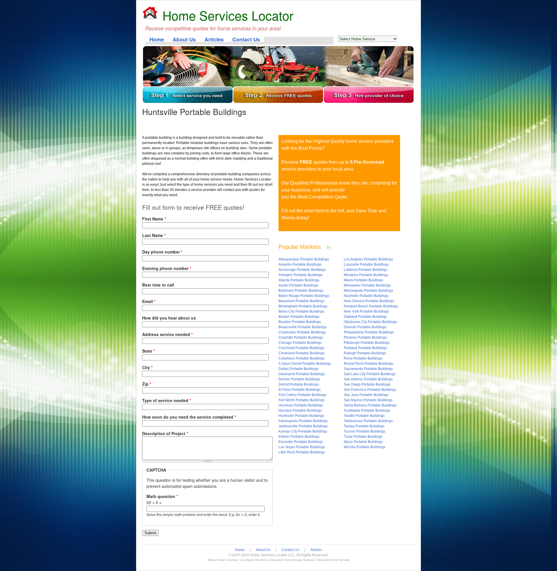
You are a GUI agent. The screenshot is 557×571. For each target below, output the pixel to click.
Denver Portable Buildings (299, 379)
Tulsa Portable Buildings (363, 437)
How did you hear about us (169, 318)
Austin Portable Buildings (298, 285)
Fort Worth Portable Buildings (301, 400)
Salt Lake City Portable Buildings (369, 374)
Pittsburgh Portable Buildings (367, 343)
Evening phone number (166, 268)
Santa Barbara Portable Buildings (370, 405)
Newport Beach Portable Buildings (371, 306)
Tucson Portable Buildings (364, 431)
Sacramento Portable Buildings (368, 369)
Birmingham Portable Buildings (303, 306)
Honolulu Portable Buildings (300, 405)
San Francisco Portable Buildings (370, 390)
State (148, 351)
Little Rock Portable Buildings (301, 452)
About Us (184, 39)
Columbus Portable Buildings (301, 358)
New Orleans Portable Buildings (369, 301)
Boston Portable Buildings (298, 317)
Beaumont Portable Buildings (301, 301)
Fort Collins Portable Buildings (302, 395)
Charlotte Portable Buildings (300, 337)
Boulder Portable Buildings (299, 322)
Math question (162, 496)
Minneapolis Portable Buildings (368, 291)
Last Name (154, 235)
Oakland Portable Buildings (365, 317)
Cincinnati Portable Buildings (301, 348)
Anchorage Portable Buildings (302, 270)
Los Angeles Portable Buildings (368, 259)
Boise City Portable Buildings (301, 311)
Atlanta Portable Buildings (298, 280)
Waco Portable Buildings (363, 442)
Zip (146, 384)
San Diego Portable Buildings (367, 384)
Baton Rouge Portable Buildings (303, 296)
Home (156, 39)
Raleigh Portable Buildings (365, 353)
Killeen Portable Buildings (298, 437)
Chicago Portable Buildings (300, 343)
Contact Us (246, 39)
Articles (214, 39)
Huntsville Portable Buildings (301, 416)
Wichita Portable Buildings (364, 447)
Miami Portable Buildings (363, 280)
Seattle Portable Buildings (364, 416)
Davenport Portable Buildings (301, 374)
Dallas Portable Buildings (298, 369)
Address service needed (167, 334)
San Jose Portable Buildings (366, 395)
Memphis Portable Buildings (366, 275)
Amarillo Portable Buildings (299, 264)
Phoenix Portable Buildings (365, 337)
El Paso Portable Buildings (299, 390)
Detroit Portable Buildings (298, 384)
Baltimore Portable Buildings (300, 291)
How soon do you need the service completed (189, 417)
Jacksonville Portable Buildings (303, 426)
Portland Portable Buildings (365, 348)
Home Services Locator (227, 15)
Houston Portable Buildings (300, 410)
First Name (154, 219)
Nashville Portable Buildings (366, 296)
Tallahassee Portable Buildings (368, 421)
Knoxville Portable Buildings (300, 442)
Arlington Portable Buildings (300, 275)
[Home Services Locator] (150, 13)
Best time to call (158, 285)
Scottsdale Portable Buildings (367, 410)
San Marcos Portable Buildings (368, 400)
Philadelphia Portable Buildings (369, 332)
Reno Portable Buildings (363, 358)
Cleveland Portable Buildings (301, 353)
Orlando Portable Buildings (365, 327)
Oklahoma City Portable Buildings (370, 322)
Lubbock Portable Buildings (365, 270)
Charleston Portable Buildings (302, 332)
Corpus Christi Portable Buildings (304, 364)
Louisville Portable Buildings (366, 264)
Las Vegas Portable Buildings (301, 447)
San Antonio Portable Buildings (368, 379)
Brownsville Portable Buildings (302, 327)
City (147, 367)
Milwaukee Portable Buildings (367, 285)
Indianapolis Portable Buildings (303, 421)
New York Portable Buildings (366, 311)
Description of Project (165, 433)
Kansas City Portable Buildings (302, 431)
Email (148, 301)
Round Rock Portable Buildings (368, 364)
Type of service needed (166, 400)
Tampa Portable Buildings (364, 426)
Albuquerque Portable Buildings (303, 259)
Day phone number (162, 252)
